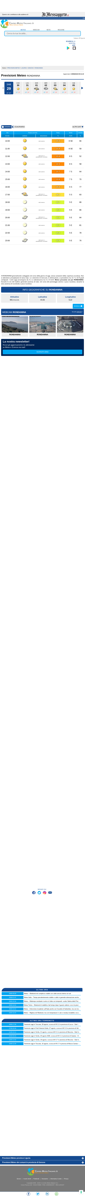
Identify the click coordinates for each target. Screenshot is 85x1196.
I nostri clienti (27, 1179)
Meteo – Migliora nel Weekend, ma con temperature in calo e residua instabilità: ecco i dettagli (54, 1013)
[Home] (17, 27)
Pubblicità (36, 1179)
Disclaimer (45, 1179)
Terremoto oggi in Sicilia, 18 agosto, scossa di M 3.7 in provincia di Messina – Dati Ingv (52, 1040)
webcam (36, 30)
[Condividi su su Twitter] (38, 1194)
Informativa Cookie (56, 1179)
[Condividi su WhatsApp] (56, 1194)
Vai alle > (77, 312)
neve (49, 30)
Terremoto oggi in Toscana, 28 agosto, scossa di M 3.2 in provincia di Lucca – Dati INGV (52, 1024)
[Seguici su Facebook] (34, 893)
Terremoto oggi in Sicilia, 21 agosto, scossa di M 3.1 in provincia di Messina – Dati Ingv (52, 1032)
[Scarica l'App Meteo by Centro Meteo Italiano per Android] (68, 48)
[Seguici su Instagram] (45, 893)
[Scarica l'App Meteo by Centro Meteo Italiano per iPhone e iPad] (74, 48)
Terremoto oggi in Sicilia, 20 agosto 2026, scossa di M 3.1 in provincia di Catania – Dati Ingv (53, 1036)
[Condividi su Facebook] (28, 1194)
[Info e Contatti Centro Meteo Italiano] (50, 893)
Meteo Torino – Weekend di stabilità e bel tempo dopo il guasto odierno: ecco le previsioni (52, 1005)
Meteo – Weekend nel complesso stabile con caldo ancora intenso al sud (47, 993)
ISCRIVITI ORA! (42, 352)
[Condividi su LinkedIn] (47, 1194)
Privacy (66, 1179)
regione (61, 30)
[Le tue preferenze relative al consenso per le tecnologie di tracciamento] (81, 1192)
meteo (23, 30)
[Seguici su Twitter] (39, 893)
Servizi (19, 1179)
